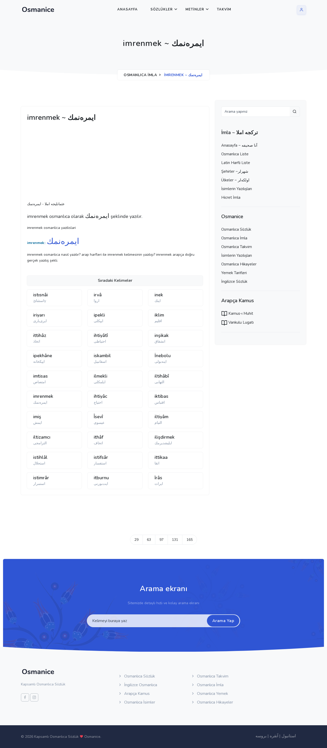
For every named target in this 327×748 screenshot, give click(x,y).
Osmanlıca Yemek (212, 693)
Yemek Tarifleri (234, 272)
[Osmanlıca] (38, 9)
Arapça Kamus (136, 693)
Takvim (224, 9)
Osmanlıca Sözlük (236, 229)
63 (149, 539)
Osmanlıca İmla (140, 75)
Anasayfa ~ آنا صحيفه (239, 145)
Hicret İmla (230, 197)
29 (136, 539)
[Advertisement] (106, 163)
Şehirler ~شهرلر (234, 171)
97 (161, 539)
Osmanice (92, 736)
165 (189, 539)
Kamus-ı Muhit (240, 313)
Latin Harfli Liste (235, 162)
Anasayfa (127, 9)
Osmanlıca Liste (235, 154)
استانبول (289, 736)
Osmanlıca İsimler (139, 702)
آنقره (274, 736)
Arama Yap (223, 621)
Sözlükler (161, 9)
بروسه (260, 736)
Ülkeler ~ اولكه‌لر (235, 180)
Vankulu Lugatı (240, 322)
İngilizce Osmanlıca (140, 685)
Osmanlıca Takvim (236, 246)
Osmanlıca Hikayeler (238, 264)
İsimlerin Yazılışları (236, 188)
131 (175, 539)
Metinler (194, 9)
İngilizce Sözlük (234, 281)
